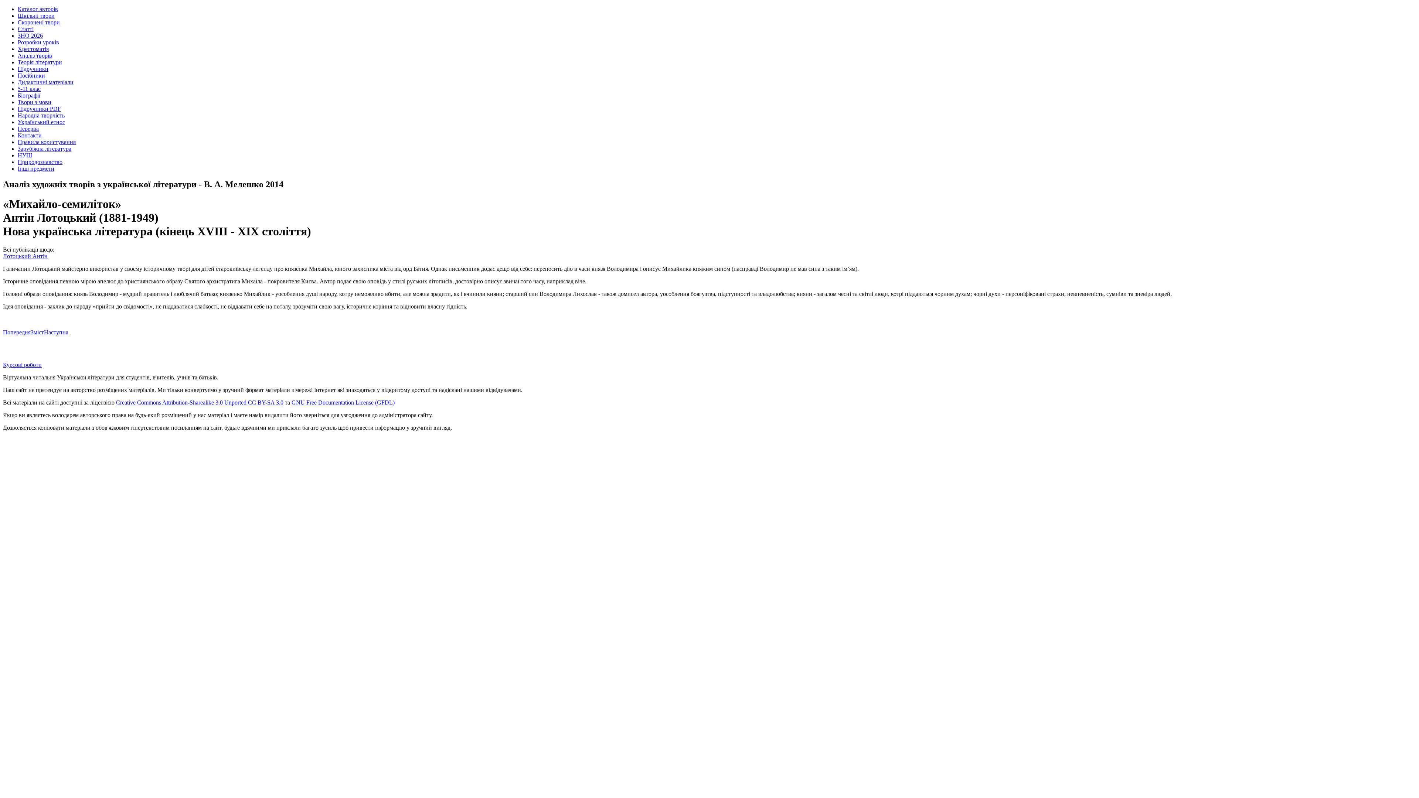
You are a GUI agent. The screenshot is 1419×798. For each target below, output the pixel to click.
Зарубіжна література (44, 149)
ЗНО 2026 (30, 36)
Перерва (28, 129)
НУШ (25, 155)
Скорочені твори (39, 22)
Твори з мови (34, 102)
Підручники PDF (39, 109)
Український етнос (41, 122)
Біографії (29, 95)
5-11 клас (29, 89)
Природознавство (40, 162)
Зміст (37, 332)
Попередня (17, 332)
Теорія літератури (40, 62)
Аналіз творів (35, 55)
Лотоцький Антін (25, 256)
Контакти (30, 135)
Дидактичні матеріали (46, 82)
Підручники (33, 69)
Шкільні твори (36, 16)
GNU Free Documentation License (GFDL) (343, 402)
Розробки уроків (38, 42)
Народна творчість (41, 115)
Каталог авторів (38, 9)
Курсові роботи (22, 365)
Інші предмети (36, 169)
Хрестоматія (33, 49)
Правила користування (47, 142)
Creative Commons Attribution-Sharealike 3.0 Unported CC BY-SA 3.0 (199, 402)
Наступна (56, 332)
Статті (26, 29)
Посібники (31, 75)
